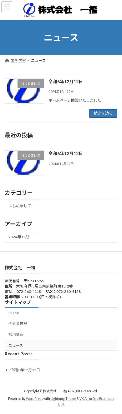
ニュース (15, 345)
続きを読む (103, 113)
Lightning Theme (63, 399)
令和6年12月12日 (65, 81)
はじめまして (19, 205)
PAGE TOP (113, 395)
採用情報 (15, 334)
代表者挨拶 (17, 323)
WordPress (34, 399)
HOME (14, 312)
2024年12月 (18, 236)
